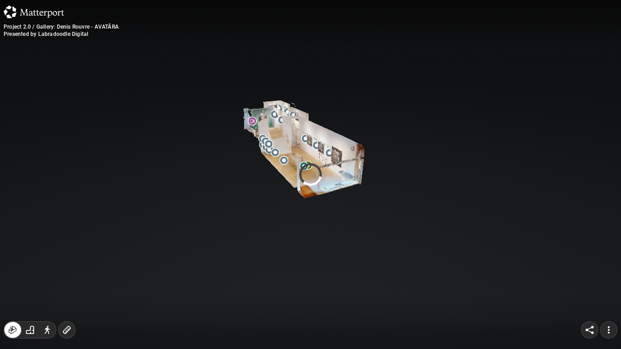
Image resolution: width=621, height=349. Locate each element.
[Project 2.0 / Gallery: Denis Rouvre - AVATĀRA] (310, 174)
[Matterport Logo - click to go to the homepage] (34, 12)
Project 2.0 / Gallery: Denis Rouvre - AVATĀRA (61, 27)
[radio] (12, 330)
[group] (30, 330)
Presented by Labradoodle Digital (46, 34)
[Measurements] (66, 330)
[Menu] (608, 330)
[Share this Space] (589, 330)
